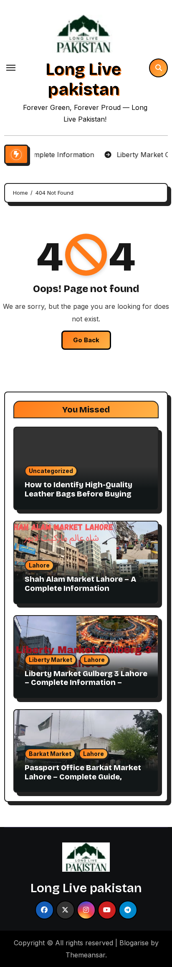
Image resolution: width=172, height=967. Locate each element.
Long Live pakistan (83, 79)
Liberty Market (50, 659)
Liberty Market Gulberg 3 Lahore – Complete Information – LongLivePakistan (86, 682)
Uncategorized (51, 470)
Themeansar (85, 955)
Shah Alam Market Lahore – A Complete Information (80, 584)
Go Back (86, 340)
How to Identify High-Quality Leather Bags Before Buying (78, 489)
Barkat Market (50, 753)
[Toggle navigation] (11, 68)
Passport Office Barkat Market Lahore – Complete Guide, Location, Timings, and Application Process (83, 781)
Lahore (39, 565)
